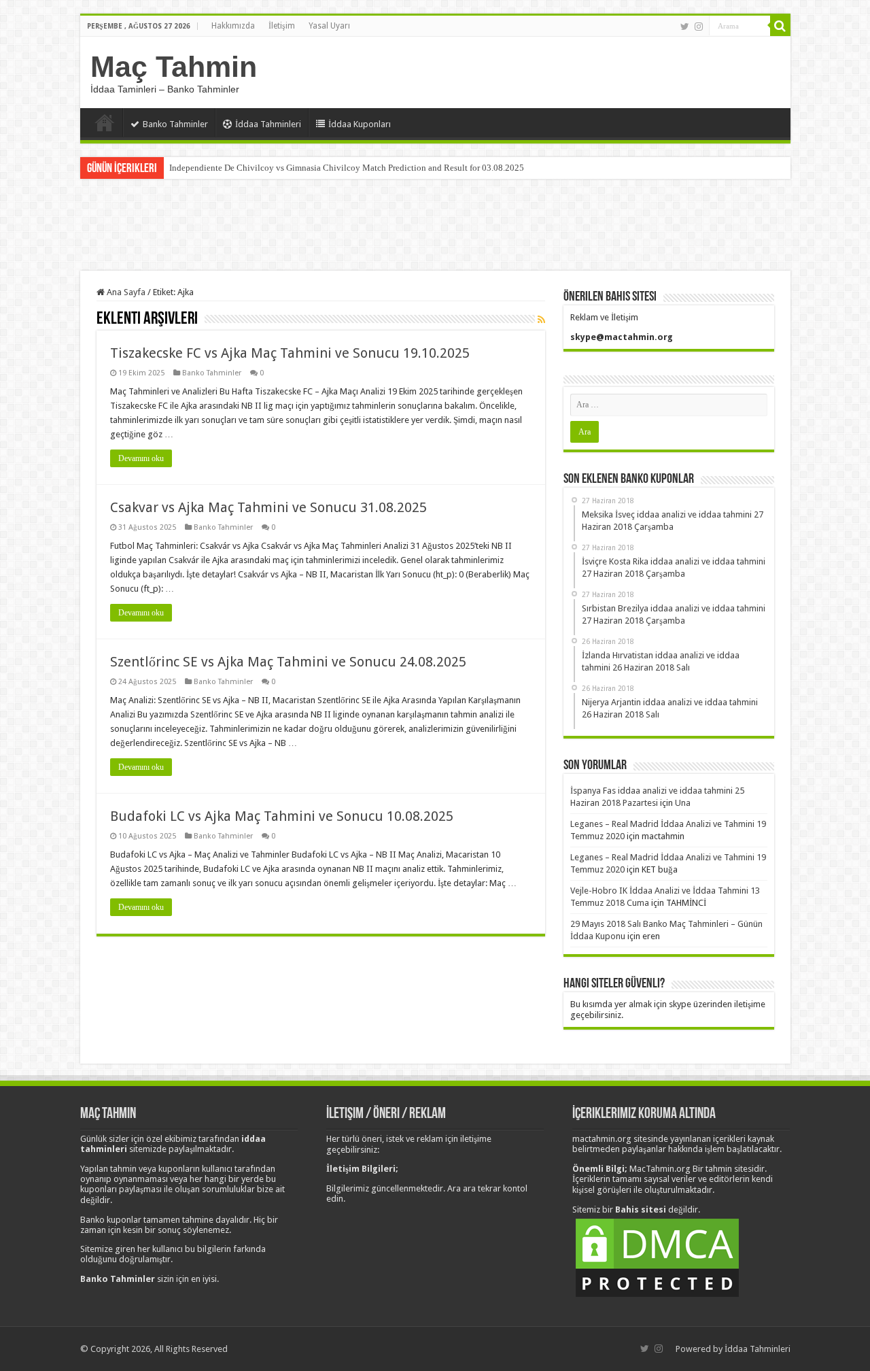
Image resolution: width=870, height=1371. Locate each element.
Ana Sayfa (104, 122)
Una (683, 803)
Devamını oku (141, 458)
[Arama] (780, 26)
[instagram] (698, 26)
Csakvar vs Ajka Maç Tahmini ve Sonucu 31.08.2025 (268, 507)
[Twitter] (685, 26)
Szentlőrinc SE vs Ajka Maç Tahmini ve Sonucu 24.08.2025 (288, 662)
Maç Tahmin (173, 66)
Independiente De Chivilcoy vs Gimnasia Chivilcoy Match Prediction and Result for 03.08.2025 (346, 168)
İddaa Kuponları (359, 124)
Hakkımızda (233, 26)
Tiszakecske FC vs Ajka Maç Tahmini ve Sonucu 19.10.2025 (290, 353)
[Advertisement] (435, 226)
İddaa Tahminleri (268, 124)
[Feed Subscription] (541, 319)
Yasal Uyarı (329, 26)
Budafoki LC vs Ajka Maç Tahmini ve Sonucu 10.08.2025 (281, 816)
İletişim (281, 26)
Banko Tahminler (175, 124)
